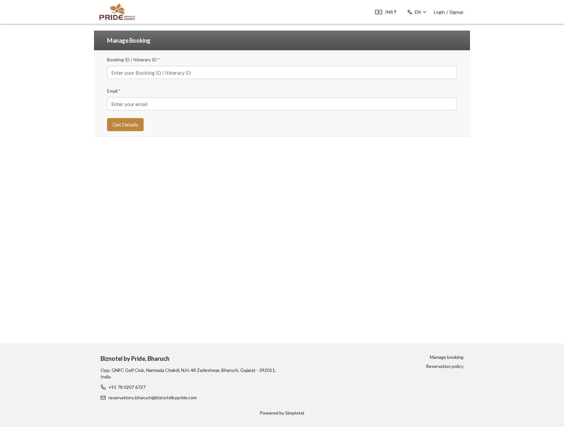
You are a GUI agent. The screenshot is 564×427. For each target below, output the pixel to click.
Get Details (125, 124)
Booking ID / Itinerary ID (133, 59)
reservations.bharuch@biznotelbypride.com (152, 397)
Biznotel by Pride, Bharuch (135, 358)
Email (114, 91)
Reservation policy (444, 366)
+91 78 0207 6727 (127, 387)
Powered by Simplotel (282, 413)
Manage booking (446, 357)
